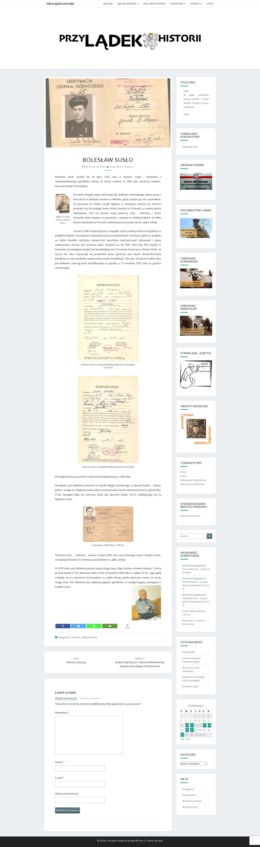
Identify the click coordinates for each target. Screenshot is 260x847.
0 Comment (127, 166)
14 (192, 725)
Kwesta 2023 (188, 652)
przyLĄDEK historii (60, 4)
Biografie (64, 637)
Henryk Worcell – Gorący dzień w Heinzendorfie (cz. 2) (195, 585)
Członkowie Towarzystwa (193, 480)
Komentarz (62, 712)
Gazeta (210, 3)
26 (182, 734)
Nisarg (159, 840)
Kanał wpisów (189, 794)
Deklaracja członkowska (192, 484)
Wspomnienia (89, 637)
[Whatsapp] (94, 626)
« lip (182, 738)
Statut (183, 475)
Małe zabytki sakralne (154, 3)
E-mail (59, 778)
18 (209, 725)
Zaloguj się (187, 789)
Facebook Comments (89, 698)
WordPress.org (190, 806)
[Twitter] (78, 626)
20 (187, 730)
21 (192, 730)
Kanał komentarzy (191, 800)
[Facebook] (62, 626)
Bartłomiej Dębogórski (194, 565)
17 (204, 725)
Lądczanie (108, 3)
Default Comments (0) (66, 698)
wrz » (188, 738)
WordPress (137, 840)
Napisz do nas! (189, 146)
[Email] (109, 626)
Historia (75, 637)
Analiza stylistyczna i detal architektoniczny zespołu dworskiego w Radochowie (140, 662)
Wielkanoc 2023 (190, 686)
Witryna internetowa (66, 793)
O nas (183, 471)
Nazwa (60, 762)
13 (187, 725)
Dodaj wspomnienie (190, 515)
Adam (112, 166)
